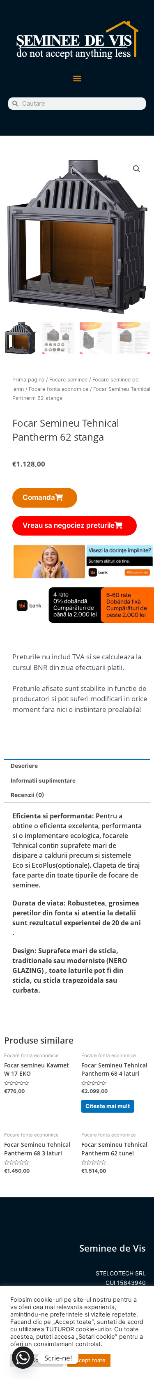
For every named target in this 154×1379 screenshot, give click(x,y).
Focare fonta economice (58, 389)
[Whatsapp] (23, 1358)
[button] (77, 78)
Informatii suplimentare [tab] (43, 780)
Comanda (39, 497)
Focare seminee (68, 380)
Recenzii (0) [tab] (27, 795)
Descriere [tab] (24, 765)
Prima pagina (28, 380)
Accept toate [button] (89, 1360)
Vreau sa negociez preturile (69, 525)
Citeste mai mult (107, 1106)
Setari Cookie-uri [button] (36, 1360)
